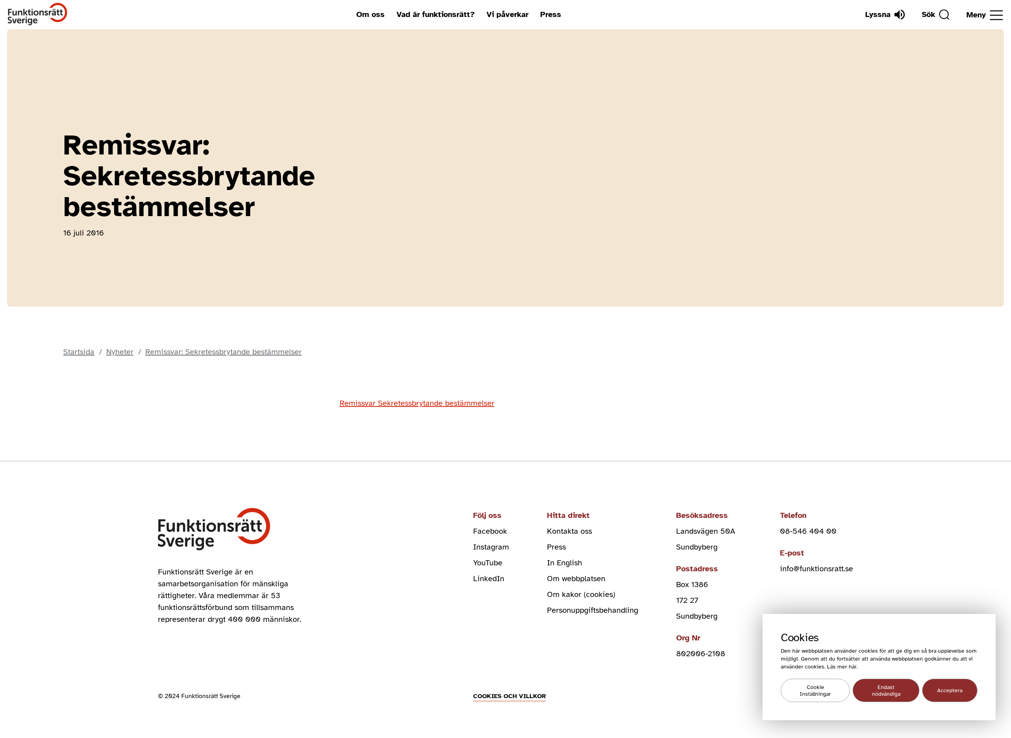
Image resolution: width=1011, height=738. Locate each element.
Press (550, 14)
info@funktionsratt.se (816, 569)
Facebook (490, 531)
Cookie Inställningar (815, 690)
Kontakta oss (569, 531)
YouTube (487, 563)
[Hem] (38, 14)
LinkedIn (488, 579)
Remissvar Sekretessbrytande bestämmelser (417, 403)
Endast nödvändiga (886, 690)
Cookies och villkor (509, 696)
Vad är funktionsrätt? (436, 14)
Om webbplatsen (576, 579)
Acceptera (949, 690)
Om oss (370, 14)
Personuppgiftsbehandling (592, 610)
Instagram (491, 547)
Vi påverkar (507, 14)
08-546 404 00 (808, 531)
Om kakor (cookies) (581, 594)
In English (564, 563)
